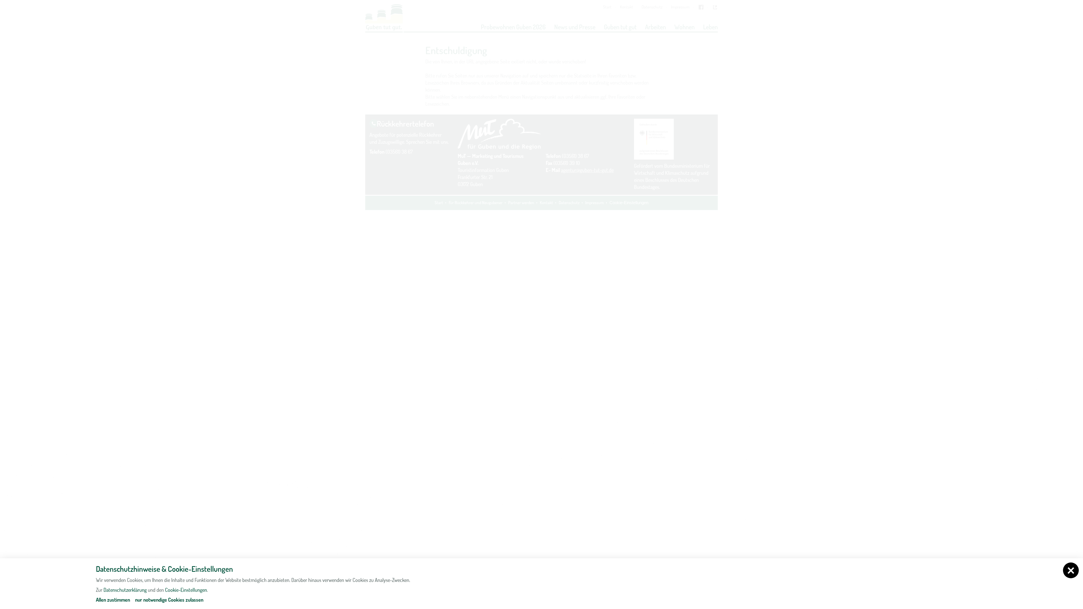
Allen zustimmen (113, 600)
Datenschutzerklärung (125, 590)
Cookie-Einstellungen (186, 590)
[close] (1071, 570)
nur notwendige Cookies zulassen (169, 600)
